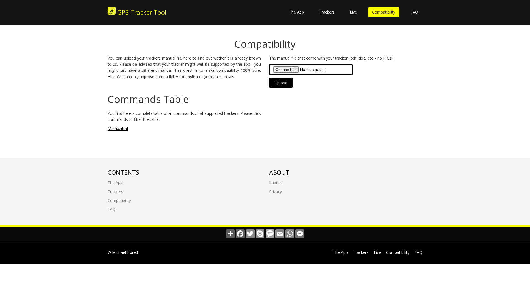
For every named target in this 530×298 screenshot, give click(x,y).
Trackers (327, 12)
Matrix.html (118, 128)
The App (296, 12)
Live (353, 12)
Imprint (275, 182)
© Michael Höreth (123, 252)
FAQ (414, 12)
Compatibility (383, 12)
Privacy (275, 191)
